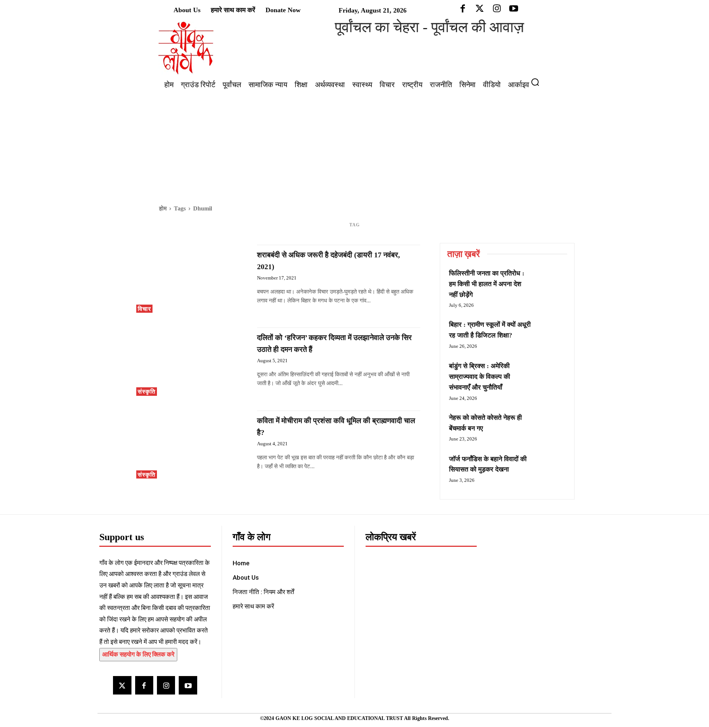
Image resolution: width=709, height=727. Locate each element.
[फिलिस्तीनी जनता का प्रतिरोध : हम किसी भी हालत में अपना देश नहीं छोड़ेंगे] (550, 282)
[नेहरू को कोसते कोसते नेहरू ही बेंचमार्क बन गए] (550, 426)
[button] (538, 82)
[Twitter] (122, 685)
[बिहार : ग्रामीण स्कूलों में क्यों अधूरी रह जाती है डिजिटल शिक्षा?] (550, 333)
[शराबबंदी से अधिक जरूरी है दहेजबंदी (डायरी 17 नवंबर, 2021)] (193, 279)
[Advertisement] (354, 148)
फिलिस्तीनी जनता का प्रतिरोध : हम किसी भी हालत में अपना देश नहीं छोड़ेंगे (486, 284)
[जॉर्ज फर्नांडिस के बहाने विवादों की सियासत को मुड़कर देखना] (550, 467)
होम (163, 208)
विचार (144, 309)
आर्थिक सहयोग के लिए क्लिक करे (138, 654)
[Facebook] (144, 685)
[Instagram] (166, 685)
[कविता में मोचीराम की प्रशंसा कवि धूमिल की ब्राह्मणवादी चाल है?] (193, 445)
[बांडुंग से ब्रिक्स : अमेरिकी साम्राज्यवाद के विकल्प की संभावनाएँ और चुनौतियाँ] (550, 374)
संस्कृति (146, 391)
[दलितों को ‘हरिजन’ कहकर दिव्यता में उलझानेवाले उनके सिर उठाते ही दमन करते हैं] (193, 361)
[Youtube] (188, 685)
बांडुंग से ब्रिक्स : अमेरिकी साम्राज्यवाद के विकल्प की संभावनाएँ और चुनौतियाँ (479, 376)
